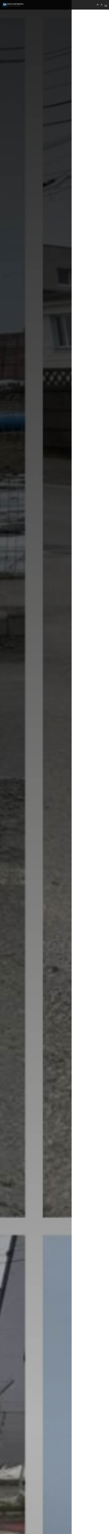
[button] (97, 5)
